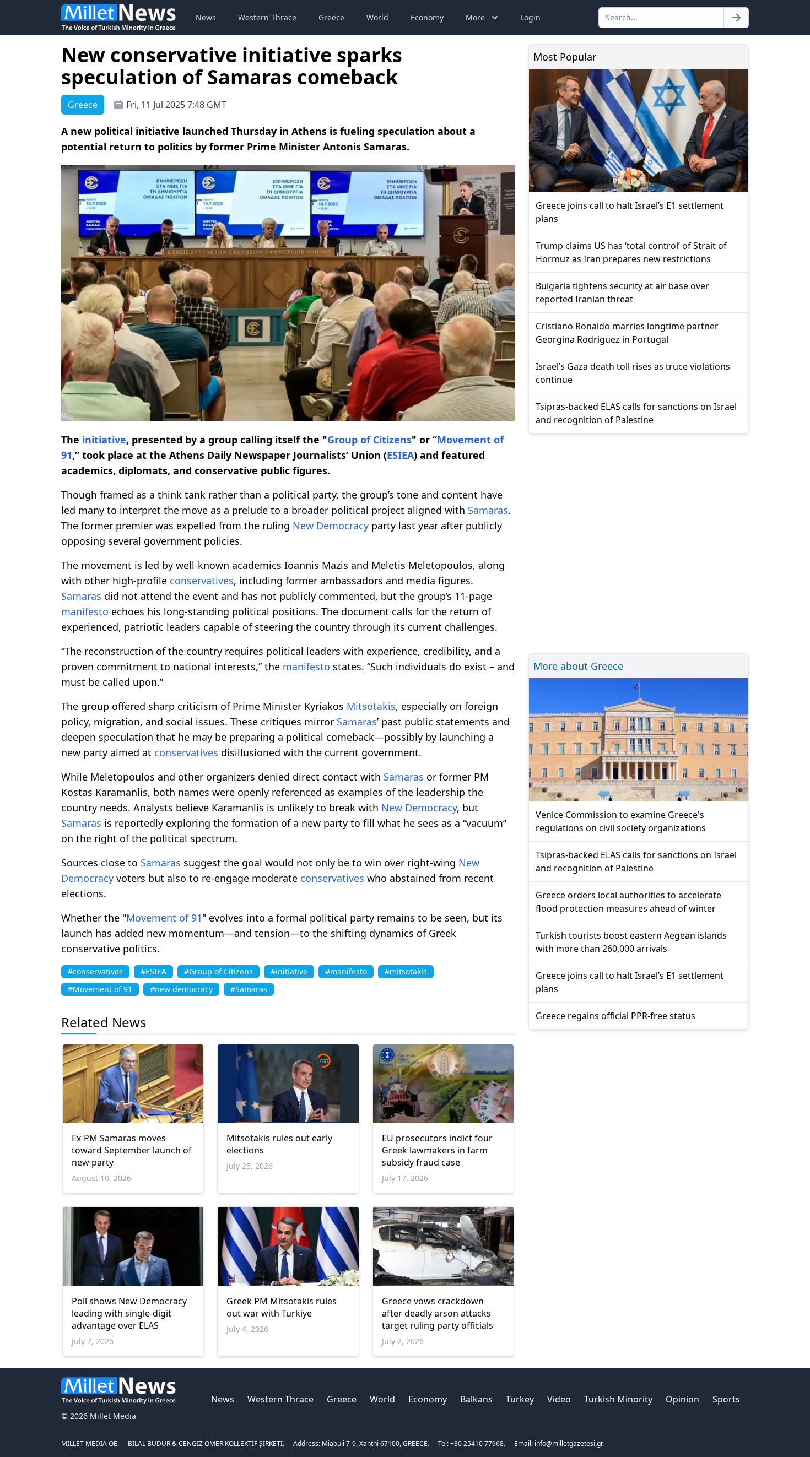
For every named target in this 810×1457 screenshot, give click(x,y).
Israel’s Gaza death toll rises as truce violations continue (633, 373)
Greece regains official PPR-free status (615, 1016)
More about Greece (578, 666)
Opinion (682, 1399)
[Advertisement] (638, 542)
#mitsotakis (406, 971)
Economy (427, 17)
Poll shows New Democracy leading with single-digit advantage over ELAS (129, 1313)
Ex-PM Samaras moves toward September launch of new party (132, 1150)
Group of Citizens (369, 439)
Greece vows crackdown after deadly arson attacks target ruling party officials (437, 1313)
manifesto (85, 611)
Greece (331, 17)
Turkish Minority (618, 1399)
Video (559, 1399)
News (206, 17)
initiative (104, 439)
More (475, 17)
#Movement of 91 (100, 989)
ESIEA (400, 455)
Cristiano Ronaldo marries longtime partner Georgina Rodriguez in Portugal (627, 332)
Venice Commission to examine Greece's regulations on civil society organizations (621, 821)
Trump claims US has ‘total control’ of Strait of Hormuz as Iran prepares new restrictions (631, 252)
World (377, 17)
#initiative (289, 971)
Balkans (476, 1399)
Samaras (488, 510)
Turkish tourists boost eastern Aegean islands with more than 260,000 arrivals (631, 942)
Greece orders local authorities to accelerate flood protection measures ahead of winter (628, 901)
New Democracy (331, 525)
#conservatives (95, 971)
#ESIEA (153, 971)
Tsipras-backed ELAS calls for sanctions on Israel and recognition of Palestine (636, 413)
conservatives (202, 580)
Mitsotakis (371, 706)
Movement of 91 (164, 917)
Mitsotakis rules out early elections (279, 1144)
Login (530, 17)
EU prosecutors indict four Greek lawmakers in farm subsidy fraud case (437, 1150)
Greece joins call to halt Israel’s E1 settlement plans (629, 212)
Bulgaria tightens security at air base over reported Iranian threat (622, 292)
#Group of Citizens (218, 971)
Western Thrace (267, 17)
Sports (726, 1399)
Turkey (520, 1399)
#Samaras (248, 989)
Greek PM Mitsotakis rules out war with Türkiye (281, 1307)
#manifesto (346, 971)
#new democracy (181, 989)
